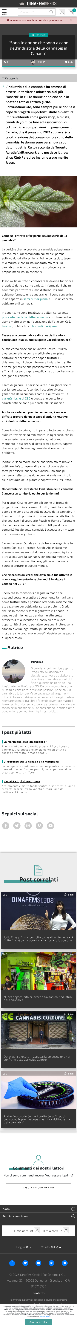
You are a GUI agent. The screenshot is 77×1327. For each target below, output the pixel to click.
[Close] (71, 21)
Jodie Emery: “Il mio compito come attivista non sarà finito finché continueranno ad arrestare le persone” (38, 938)
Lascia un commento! (38, 1187)
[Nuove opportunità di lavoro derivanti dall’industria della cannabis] (38, 971)
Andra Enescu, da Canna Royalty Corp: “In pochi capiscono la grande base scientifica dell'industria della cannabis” (37, 1119)
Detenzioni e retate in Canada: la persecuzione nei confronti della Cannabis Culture (37, 1058)
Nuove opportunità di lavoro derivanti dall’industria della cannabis (38, 998)
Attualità (41, 35)
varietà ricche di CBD (16, 398)
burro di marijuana (44, 326)
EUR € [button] (54, 1247)
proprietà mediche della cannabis (25, 317)
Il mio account (61, 12)
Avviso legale (45, 1316)
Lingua (20, 1247)
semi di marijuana (35, 299)
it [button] (27, 1247)
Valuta (45, 1247)
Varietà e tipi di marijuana (22, 781)
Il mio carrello (71, 12)
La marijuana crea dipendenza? (25, 741)
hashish (7, 326)
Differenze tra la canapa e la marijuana (31, 761)
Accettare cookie (38, 1321)
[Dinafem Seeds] (38, 3)
